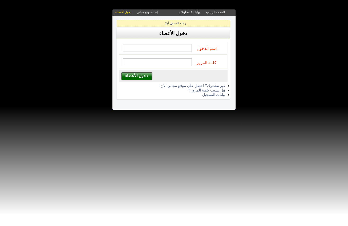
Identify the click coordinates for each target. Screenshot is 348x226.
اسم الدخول (207, 48)
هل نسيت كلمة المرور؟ (207, 90)
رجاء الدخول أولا (175, 23)
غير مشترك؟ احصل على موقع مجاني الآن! (192, 86)
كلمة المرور (206, 63)
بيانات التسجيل (213, 95)
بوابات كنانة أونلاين (189, 12)
